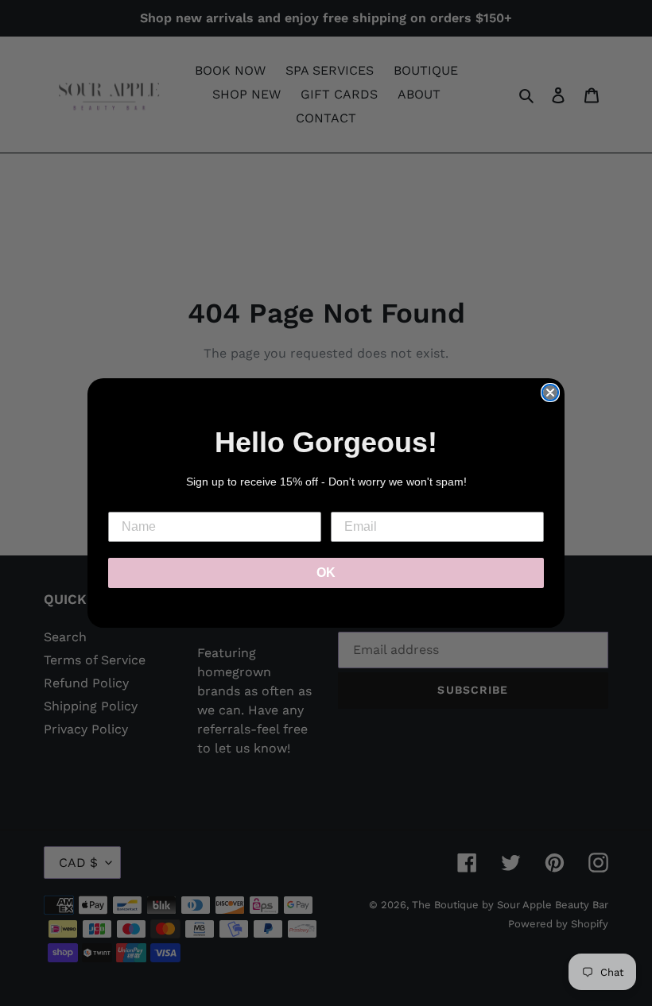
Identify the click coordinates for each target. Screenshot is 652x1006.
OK (326, 572)
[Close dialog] (550, 392)
